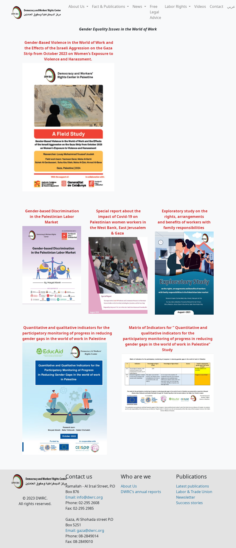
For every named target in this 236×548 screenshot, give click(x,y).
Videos (200, 6)
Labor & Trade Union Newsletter (194, 494)
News (138, 6)
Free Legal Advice (155, 12)
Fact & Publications (109, 6)
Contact (216, 6)
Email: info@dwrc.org (84, 497)
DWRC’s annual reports (141, 491)
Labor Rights (176, 6)
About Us (77, 6)
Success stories (189, 502)
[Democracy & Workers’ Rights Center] (36, 12)
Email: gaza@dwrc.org (84, 530)
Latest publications (192, 486)
